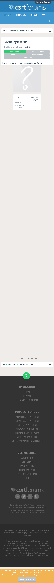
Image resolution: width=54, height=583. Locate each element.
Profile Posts (15, 51)
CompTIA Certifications (27, 420)
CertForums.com (39, 513)
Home (7, 15)
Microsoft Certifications (27, 416)
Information (27, 57)
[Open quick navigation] (50, 31)
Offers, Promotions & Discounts (27, 440)
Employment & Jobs (27, 436)
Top (26, 376)
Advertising (27, 457)
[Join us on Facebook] (18, 496)
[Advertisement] (26, 236)
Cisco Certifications (27, 424)
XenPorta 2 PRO (15, 510)
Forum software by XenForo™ (19, 505)
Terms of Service (27, 469)
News (34, 15)
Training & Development (27, 432)
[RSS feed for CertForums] (36, 496)
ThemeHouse (39, 507)
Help (27, 477)
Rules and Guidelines (27, 473)
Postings (14, 54)
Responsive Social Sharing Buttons (20, 513)
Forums (21, 15)
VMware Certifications (27, 428)
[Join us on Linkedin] (30, 496)
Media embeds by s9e (37, 505)
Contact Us (27, 461)
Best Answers (37, 54)
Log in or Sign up (43, 2)
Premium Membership (27, 399)
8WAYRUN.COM (39, 510)
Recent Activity (38, 51)
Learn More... (30, 579)
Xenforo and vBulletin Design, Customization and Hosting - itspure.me (27, 533)
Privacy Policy (27, 465)
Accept (21, 579)
